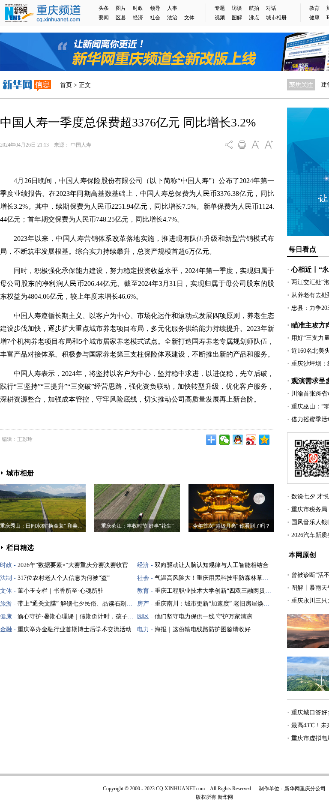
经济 (138, 18)
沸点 (254, 18)
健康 (314, 18)
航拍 (254, 8)
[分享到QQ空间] (264, 440)
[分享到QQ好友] (238, 440)
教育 (314, 8)
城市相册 (276, 18)
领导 (155, 8)
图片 (121, 8)
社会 (155, 18)
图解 (237, 18)
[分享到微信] (224, 440)
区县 (121, 18)
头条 (104, 8)
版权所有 (206, 797)
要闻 (104, 18)
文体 (189, 18)
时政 (138, 8)
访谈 (237, 8)
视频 (220, 18)
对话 (271, 8)
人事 (172, 8)
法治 (172, 18)
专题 (220, 8)
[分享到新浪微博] (251, 440)
